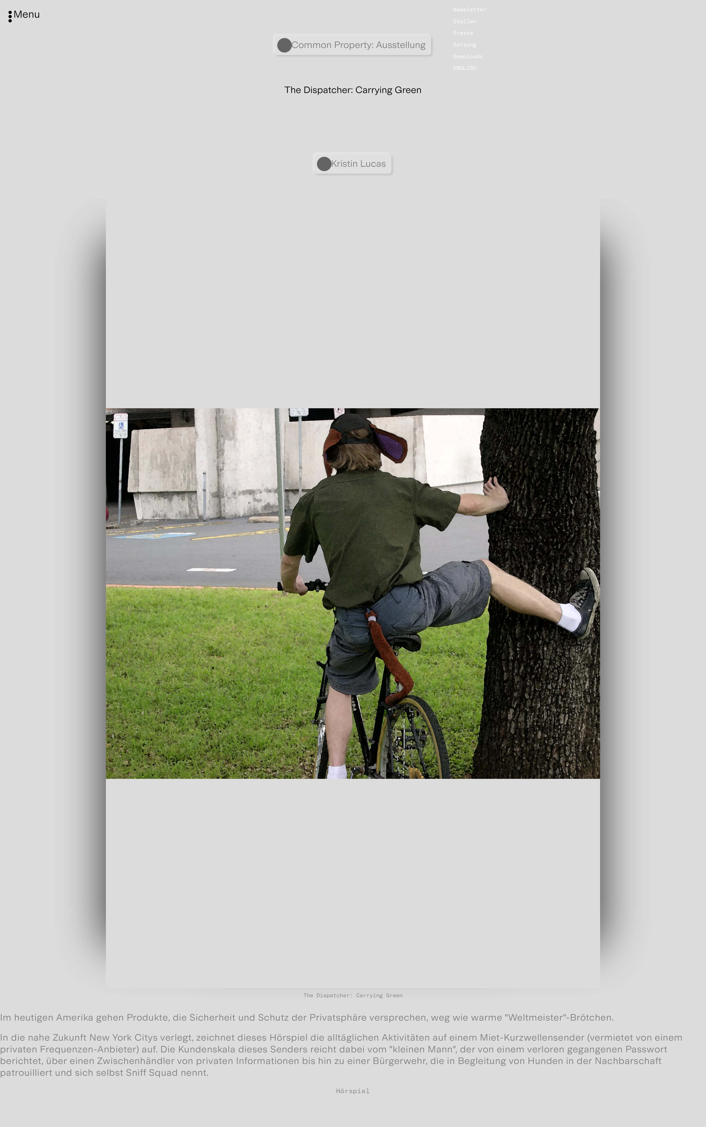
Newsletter (469, 9)
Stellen (464, 21)
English (464, 68)
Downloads (468, 56)
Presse (463, 33)
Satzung (464, 44)
